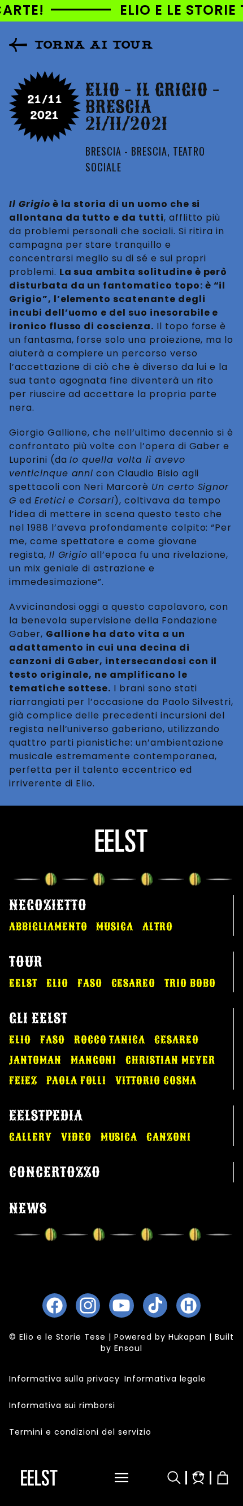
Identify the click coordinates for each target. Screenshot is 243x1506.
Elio (57, 983)
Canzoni (168, 1137)
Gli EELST (38, 1018)
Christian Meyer (170, 1060)
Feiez (23, 1080)
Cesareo (133, 983)
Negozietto (48, 905)
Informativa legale (165, 1378)
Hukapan (187, 1337)
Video (76, 1137)
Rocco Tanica (110, 1040)
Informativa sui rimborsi (62, 1405)
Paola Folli (76, 1080)
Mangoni (94, 1060)
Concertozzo (55, 1172)
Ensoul (128, 1348)
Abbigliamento (48, 926)
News (28, 1208)
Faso (89, 983)
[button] (116, 1478)
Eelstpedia (46, 1115)
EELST (23, 983)
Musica (114, 926)
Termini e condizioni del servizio (80, 1432)
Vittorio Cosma (155, 1080)
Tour (25, 961)
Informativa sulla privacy (64, 1378)
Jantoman (35, 1060)
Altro (157, 926)
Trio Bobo (190, 983)
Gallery (30, 1137)
